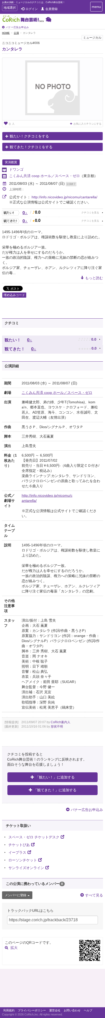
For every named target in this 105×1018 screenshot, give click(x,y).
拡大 (14, 948)
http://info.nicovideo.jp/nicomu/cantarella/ (64, 197)
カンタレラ (12, 49)
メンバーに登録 (15, 895)
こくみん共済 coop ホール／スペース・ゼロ (44, 176)
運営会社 (54, 1010)
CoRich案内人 (60, 722)
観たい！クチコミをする (29, 136)
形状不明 (57, 726)
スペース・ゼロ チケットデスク (33, 837)
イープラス (17, 852)
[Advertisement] (52, 989)
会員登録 (51, 9)
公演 (16, 32)
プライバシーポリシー (32, 1010)
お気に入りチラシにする (87, 123)
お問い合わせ (72, 1010)
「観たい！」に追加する (55, 777)
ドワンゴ (16, 169)
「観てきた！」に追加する (55, 790)
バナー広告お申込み (17, 27)
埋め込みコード (14, 295)
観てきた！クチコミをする (31, 147)
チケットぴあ (19, 845)
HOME (6, 32)
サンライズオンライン (26, 868)
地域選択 (9, 8)
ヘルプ (88, 1010)
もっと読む (94, 278)
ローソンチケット (22, 860)
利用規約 (9, 1010)
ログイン (31, 9)
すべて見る (94, 895)
